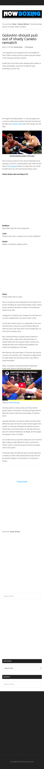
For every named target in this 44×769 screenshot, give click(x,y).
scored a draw (17, 124)
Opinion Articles (15, 531)
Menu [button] (23, 3)
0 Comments (29, 47)
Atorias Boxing (14, 403)
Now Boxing (22, 14)
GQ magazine (12, 166)
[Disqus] (22, 566)
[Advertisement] (22, 95)
